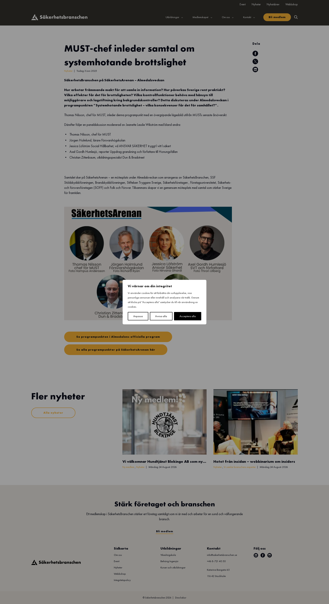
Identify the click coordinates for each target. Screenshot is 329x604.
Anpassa (138, 316)
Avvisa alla (161, 316)
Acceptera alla (188, 316)
